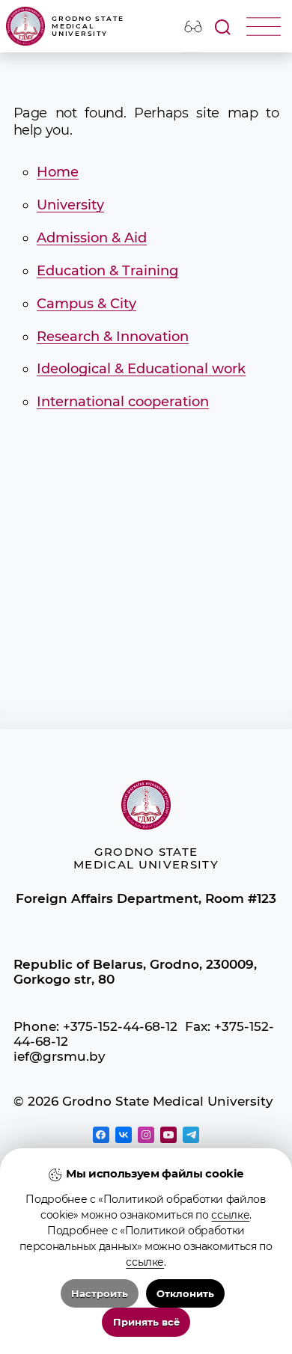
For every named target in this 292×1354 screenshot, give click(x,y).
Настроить (99, 1293)
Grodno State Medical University (88, 26)
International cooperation (123, 401)
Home (58, 172)
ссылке (230, 1215)
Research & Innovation (113, 336)
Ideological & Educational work (141, 368)
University (70, 204)
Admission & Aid (92, 237)
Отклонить (185, 1293)
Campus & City (86, 303)
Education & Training (107, 270)
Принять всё (146, 1322)
